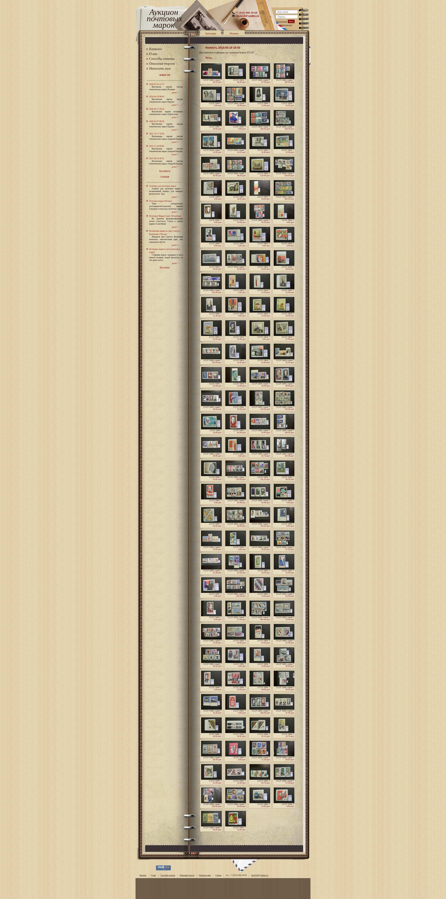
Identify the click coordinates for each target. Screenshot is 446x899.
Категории (210, 33)
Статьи (218, 875)
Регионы (234, 33)
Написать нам (160, 68)
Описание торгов (162, 63)
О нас (153, 54)
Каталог (155, 49)
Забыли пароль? (285, 25)
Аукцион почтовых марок (164, 19)
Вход (291, 21)
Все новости (164, 171)
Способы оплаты (162, 58)
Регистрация (281, 21)
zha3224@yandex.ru (247, 15)
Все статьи (165, 267)
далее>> (175, 92)
